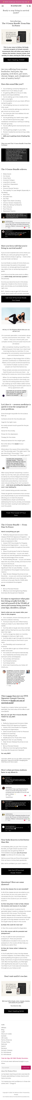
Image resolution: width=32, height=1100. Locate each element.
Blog (2, 1029)
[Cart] (30, 6)
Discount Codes (6, 1034)
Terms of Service (6, 1040)
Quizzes (3, 1036)
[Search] (27, 6)
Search (3, 1046)
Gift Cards (4, 1038)
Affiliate (3, 1027)
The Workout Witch (17, 1092)
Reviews (4, 1048)
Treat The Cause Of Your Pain (16, 514)
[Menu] (3, 6)
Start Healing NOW (16, 1011)
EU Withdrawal (6, 1052)
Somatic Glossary (6, 1050)
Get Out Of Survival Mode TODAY (16, 871)
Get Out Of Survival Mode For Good (16, 299)
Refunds (4, 1044)
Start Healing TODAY (16, 60)
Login (3, 1032)
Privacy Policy (5, 1042)
